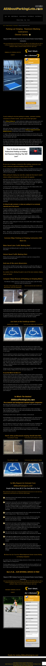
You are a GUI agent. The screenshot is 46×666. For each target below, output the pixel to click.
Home (6, 16)
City (26, 84)
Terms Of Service (25, 665)
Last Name (27, 71)
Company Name (28, 64)
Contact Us (31, 662)
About (9, 16)
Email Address (28, 74)
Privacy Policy (19, 665)
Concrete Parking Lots (23, 16)
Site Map (14, 665)
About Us (17, 662)
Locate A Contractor (23, 662)
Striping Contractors (9, 25)
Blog (27, 662)
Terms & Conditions (29, 107)
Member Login (30, 665)
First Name (27, 605)
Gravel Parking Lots (38, 16)
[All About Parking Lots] (23, 13)
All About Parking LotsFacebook (40, 3)
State (27, 87)
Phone (27, 77)
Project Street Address (29, 81)
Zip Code (27, 90)
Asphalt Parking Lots (14, 16)
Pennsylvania (15, 25)
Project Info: (28, 94)
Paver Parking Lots (31, 16)
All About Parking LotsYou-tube (42, 3)
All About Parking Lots (10, 121)
